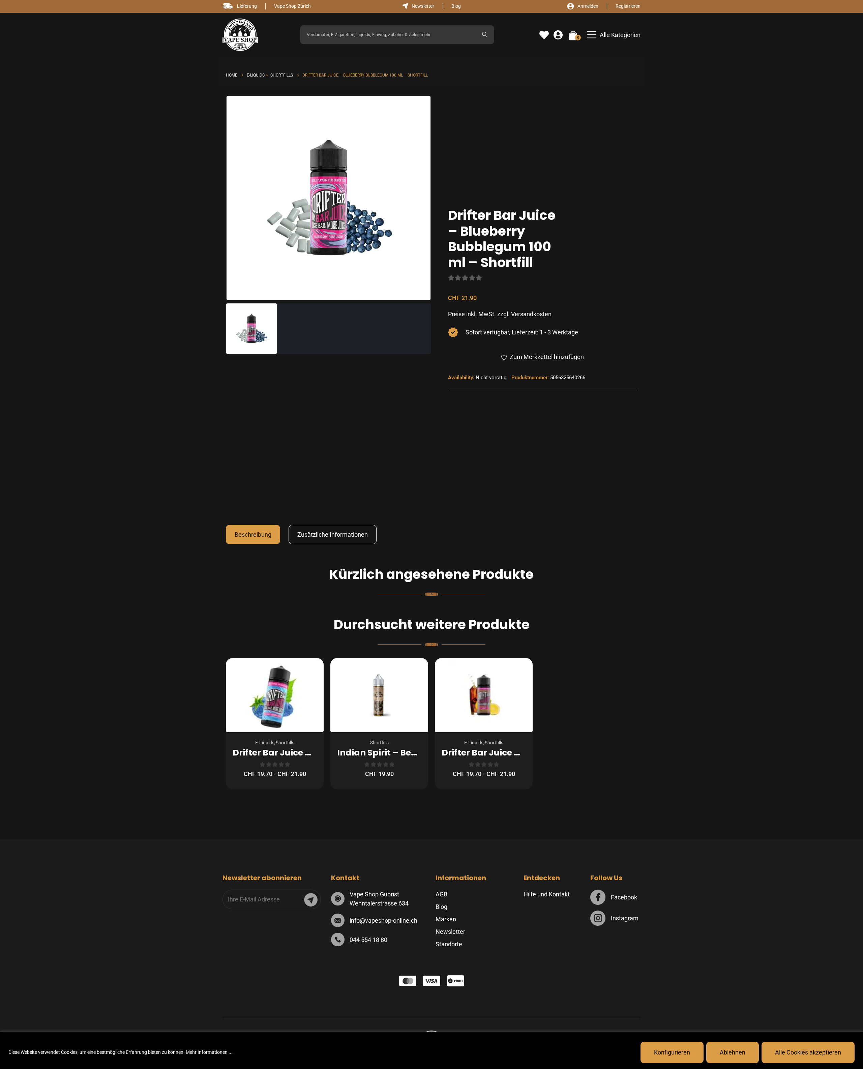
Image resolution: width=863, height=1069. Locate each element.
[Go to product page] (275, 695)
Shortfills (285, 742)
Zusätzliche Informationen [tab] (332, 534)
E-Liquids (264, 742)
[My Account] (558, 35)
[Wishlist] (544, 35)
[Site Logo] (240, 35)
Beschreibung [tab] (253, 534)
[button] (614, 35)
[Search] (484, 34)
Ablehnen (732, 1052)
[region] (431, 1050)
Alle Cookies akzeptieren (808, 1052)
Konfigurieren (672, 1052)
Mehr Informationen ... (209, 1052)
